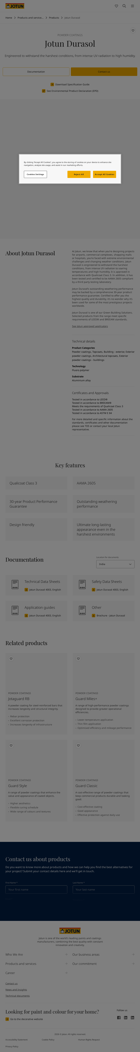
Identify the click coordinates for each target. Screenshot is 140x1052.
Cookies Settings (35, 174)
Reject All (79, 174)
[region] (70, 169)
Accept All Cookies (104, 174)
